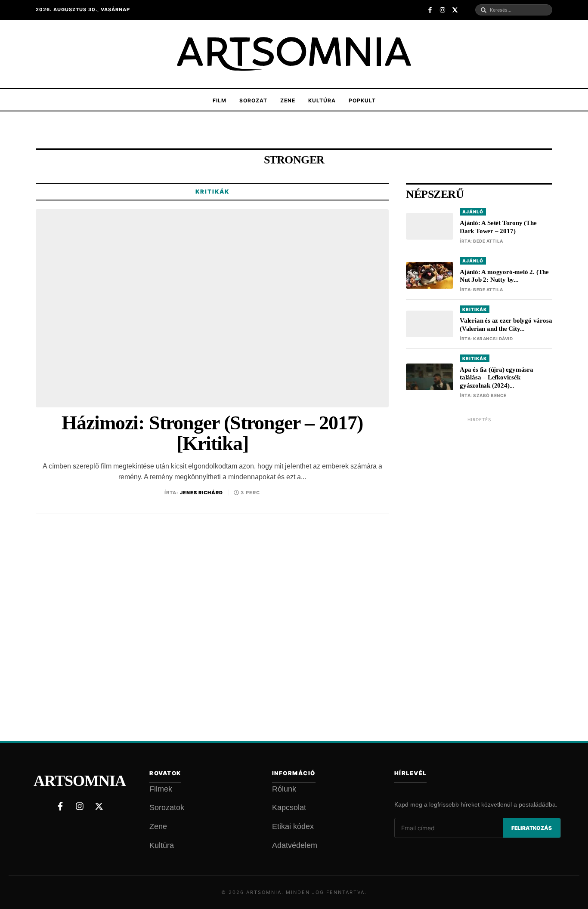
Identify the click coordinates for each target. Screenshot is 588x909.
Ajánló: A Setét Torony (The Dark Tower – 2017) (498, 226)
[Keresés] (483, 10)
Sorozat (253, 100)
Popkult (362, 100)
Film (219, 100)
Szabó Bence (490, 395)
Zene (287, 100)
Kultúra (322, 100)
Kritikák (212, 191)
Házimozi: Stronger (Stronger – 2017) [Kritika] (212, 433)
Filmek (160, 789)
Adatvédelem (294, 845)
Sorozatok (166, 807)
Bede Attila (488, 240)
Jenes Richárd (201, 493)
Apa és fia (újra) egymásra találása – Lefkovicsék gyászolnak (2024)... (496, 377)
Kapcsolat (289, 807)
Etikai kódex (293, 826)
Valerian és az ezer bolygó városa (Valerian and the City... (506, 324)
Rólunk (284, 789)
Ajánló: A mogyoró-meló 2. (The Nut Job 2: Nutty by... (504, 275)
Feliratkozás (531, 828)
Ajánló (472, 211)
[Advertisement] (479, 556)
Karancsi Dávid (493, 338)
